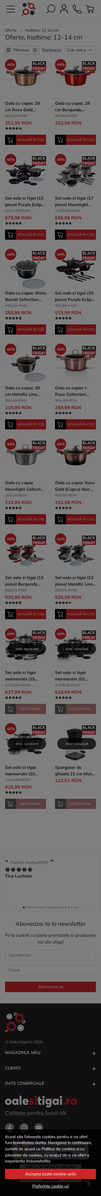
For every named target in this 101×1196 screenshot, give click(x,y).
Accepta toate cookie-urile (50, 1174)
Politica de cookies (58, 1148)
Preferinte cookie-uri (50, 1186)
